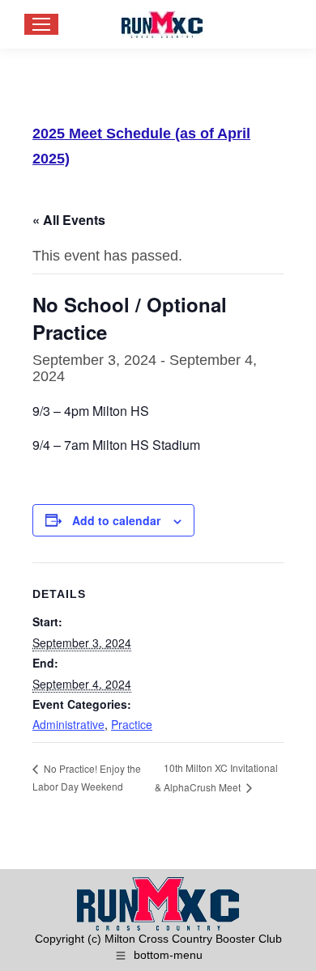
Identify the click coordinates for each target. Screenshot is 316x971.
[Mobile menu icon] (41, 24)
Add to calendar (116, 520)
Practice (131, 724)
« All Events (68, 219)
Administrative (68, 724)
